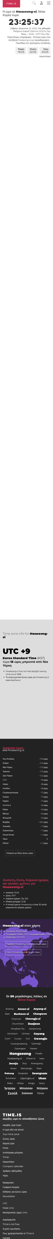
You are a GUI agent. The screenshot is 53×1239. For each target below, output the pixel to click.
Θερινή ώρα (8, 1143)
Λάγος (5, 784)
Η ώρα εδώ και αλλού (13, 1129)
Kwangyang (37, 1063)
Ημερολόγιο (8, 1161)
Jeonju (13, 1063)
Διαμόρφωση (9, 1219)
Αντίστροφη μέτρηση (13, 1152)
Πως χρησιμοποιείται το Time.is (18, 1233)
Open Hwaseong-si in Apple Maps (23, 952)
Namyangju (26, 1068)
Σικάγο (6, 763)
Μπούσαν (26, 1088)
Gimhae (26, 1034)
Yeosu (42, 1083)
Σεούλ (13, 1093)
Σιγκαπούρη (8, 830)
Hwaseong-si (14, 1058)
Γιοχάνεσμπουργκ (10, 792)
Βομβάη (6, 822)
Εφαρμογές (8, 1182)
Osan (39, 1068)
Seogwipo (23, 1073)
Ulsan (42, 1078)
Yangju (31, 1083)
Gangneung (35, 1029)
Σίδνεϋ (6, 843)
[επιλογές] (48, 3)
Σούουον (27, 1093)
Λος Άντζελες (8, 759)
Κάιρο (5, 809)
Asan (7, 1014)
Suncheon (11, 1078)
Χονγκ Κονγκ (8, 835)
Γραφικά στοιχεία (11, 1187)
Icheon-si (30, 1058)
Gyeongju (36, 1043)
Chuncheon (18, 1024)
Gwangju (40, 1038)
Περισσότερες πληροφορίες (19, 37)
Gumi (7, 1038)
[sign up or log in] (41, 4)
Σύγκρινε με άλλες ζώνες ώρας (20, 853)
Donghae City (18, 1029)
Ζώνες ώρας (9, 1138)
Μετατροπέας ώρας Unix (15, 1212)
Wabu (10, 1083)
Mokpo (13, 1068)
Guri (28, 1038)
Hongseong (20, 1053)
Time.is (11, 3)
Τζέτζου (40, 1093)
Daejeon (34, 1023)
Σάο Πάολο (7, 776)
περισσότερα (44, 56)
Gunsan (18, 1038)
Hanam (33, 1048)
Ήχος (5, 1175)
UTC (5, 780)
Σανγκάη (6, 826)
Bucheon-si (21, 1013)
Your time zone (11, 1134)
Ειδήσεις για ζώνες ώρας (15, 1191)
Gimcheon (12, 1034)
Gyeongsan (20, 1048)
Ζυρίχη (6, 797)
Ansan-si (23, 1008)
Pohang (9, 1073)
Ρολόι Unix (8, 1208)
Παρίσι (21, 50)
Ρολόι (5, 1148)
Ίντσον (9, 1088)
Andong (10, 1009)
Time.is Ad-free (11, 1224)
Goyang (39, 1033)
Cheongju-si (32, 1018)
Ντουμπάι (7, 818)
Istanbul (7, 805)
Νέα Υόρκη (7, 767)
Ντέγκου (42, 1088)
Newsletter (9, 1196)
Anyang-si (40, 1008)
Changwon (40, 1013)
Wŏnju (20, 1083)
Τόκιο (45, 50)
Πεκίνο (33, 50)
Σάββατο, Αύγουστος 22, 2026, (30, 28)
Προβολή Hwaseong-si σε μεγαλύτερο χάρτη (26, 944)
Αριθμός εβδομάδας (12, 1171)
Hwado (38, 1053)
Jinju (24, 1063)
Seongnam (39, 1073)
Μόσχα (6, 814)
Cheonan (16, 1019)
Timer (6, 1157)
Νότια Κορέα (26, 1000)
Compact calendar (13, 1166)
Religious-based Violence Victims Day (31, 31)
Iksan (41, 1058)
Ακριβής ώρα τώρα (12, 1125)
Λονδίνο (6, 788)
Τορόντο (6, 771)
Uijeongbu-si (27, 1078)
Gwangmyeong (19, 1043)
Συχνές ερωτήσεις (11, 1228)
